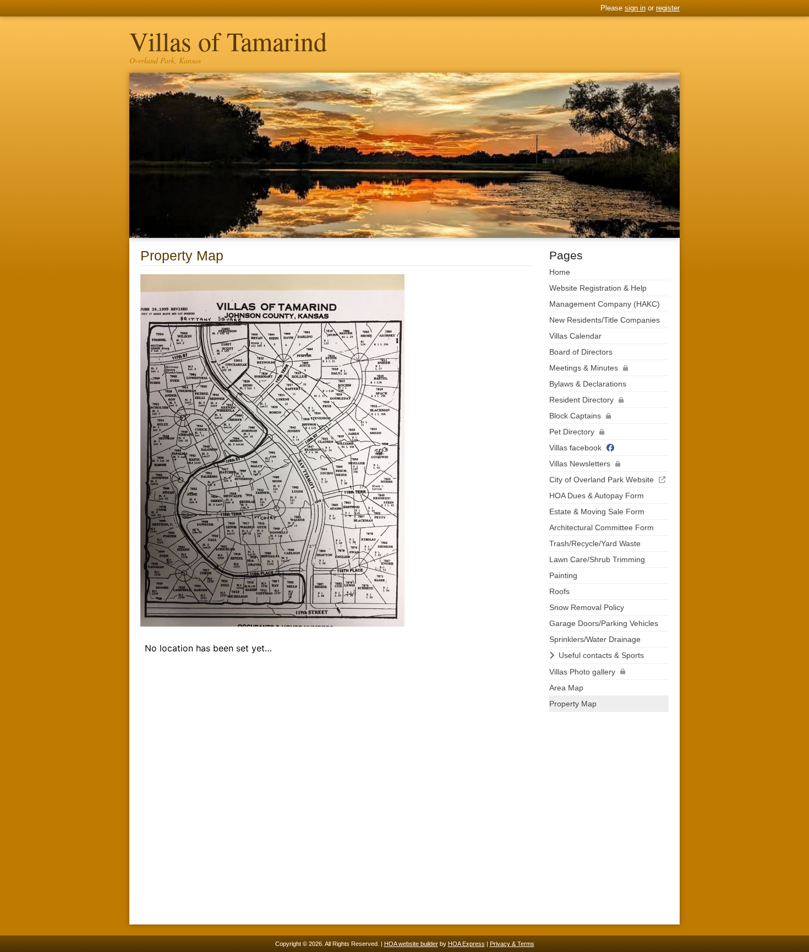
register (668, 8)
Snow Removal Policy (586, 607)
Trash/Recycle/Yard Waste (595, 543)
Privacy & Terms (512, 943)
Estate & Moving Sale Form (596, 511)
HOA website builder (411, 943)
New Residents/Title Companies (604, 319)
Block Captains (575, 415)
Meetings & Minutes (583, 367)
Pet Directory (571, 431)
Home (559, 272)
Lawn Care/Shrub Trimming (597, 559)
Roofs (559, 591)
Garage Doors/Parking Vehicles (603, 623)
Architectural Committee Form (601, 527)
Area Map (566, 687)
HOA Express (466, 943)
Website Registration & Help (598, 288)
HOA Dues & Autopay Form (596, 495)
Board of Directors (581, 351)
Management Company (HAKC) (604, 304)
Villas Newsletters (579, 463)
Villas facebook (575, 447)
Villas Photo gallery (582, 671)
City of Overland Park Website (601, 479)
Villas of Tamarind (228, 41)
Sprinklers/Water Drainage (595, 639)
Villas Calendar (575, 335)
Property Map (573, 703)
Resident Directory (581, 399)
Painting (563, 575)
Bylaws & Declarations (587, 383)
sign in (635, 8)
